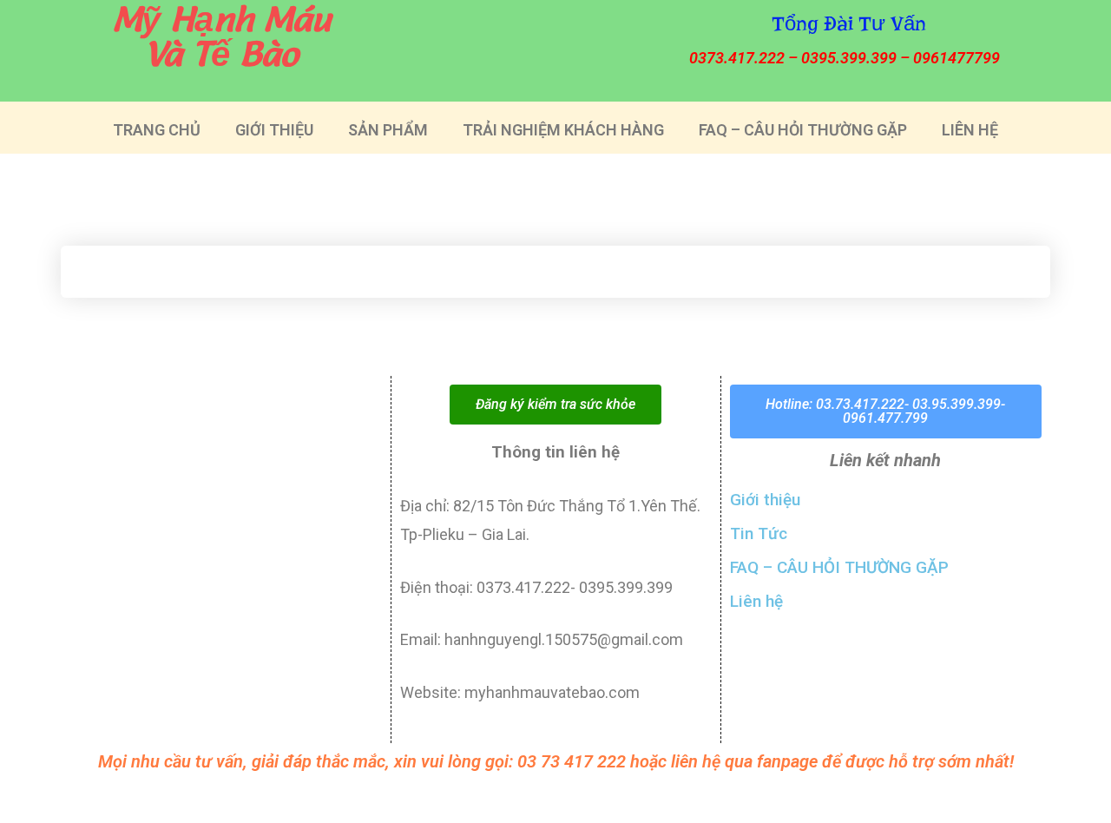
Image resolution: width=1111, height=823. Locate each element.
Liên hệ (756, 601)
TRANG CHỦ (157, 130)
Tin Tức (758, 533)
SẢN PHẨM (388, 130)
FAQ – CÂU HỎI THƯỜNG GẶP (803, 130)
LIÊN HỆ (970, 130)
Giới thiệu (765, 500)
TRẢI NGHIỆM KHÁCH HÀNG (563, 130)
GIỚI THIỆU (274, 130)
